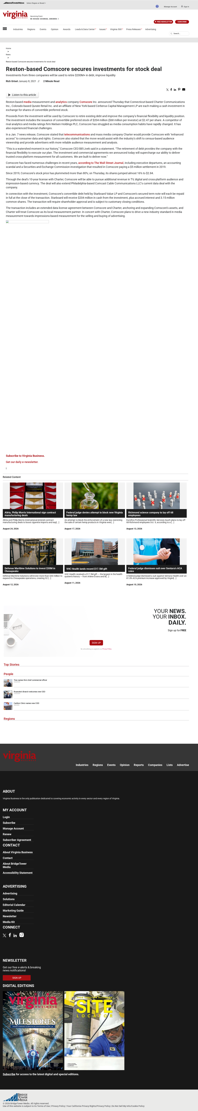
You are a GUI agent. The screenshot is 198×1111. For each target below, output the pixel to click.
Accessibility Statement (17, 872)
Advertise (183, 765)
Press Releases (133, 29)
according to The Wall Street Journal (100, 162)
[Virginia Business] (15, 15)
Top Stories (11, 664)
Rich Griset (12, 81)
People (8, 674)
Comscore (86, 102)
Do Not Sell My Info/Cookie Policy (128, 1106)
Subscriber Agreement (17, 840)
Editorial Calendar (14, 904)
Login (6, 817)
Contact (8, 858)
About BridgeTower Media (15, 865)
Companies (155, 765)
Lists (170, 765)
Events (43, 29)
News (8, 55)
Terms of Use (43, 1106)
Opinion (54, 29)
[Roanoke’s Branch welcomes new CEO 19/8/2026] (96, 698)
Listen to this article (24, 94)
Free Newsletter (164, 22)
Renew (7, 834)
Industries (18, 29)
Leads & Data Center (85, 29)
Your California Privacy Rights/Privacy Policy (88, 1106)
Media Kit (9, 922)
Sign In (186, 7)
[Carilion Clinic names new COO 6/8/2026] (96, 709)
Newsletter (10, 916)
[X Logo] (4, 936)
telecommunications (77, 134)
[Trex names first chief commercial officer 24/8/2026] (96, 686)
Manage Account (170, 7)
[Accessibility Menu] (157, 6)
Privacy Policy (106, 649)
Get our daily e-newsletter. (22, 462)
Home (8, 48)
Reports (139, 765)
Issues (102, 29)
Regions (31, 29)
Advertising (150, 29)
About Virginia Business (18, 852)
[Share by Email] (183, 89)
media (27, 102)
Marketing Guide (13, 910)
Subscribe (182, 22)
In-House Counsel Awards (43, 19)
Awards (66, 29)
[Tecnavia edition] (33, 1069)
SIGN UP (96, 642)
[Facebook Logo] (10, 935)
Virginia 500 (116, 29)
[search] (171, 34)
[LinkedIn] (15, 936)
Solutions (9, 899)
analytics (61, 102)
